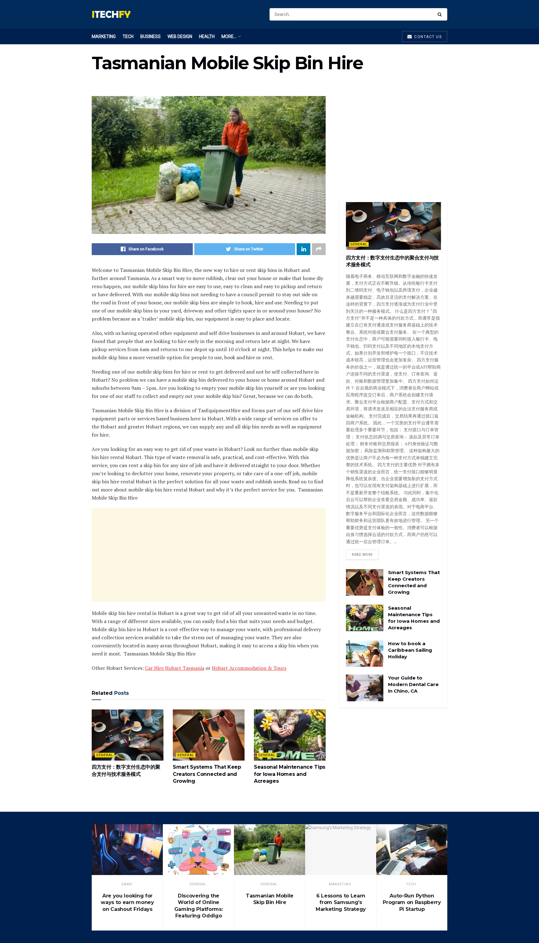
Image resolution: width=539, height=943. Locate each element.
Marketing (104, 36)
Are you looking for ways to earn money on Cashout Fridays (127, 902)
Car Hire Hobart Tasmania (174, 668)
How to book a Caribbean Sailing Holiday (410, 650)
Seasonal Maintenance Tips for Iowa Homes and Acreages (289, 774)
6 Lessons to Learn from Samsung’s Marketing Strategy (341, 902)
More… (228, 36)
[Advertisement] (209, 555)
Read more (362, 555)
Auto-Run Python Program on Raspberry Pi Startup (412, 902)
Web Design (180, 36)
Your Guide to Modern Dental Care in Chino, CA (413, 684)
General (104, 755)
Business (150, 36)
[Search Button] (441, 14)
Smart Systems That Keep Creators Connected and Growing (207, 774)
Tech (128, 36)
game (126, 884)
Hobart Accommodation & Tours (249, 668)
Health (207, 36)
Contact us (427, 37)
